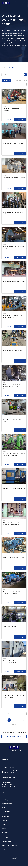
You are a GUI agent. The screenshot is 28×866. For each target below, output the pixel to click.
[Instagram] (14, 862)
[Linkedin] (6, 862)
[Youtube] (10, 862)
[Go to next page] (23, 720)
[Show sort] (25, 84)
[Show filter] (22, 84)
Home (3, 67)
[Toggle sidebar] (25, 3)
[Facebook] (18, 862)
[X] (22, 862)
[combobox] (16, 713)
